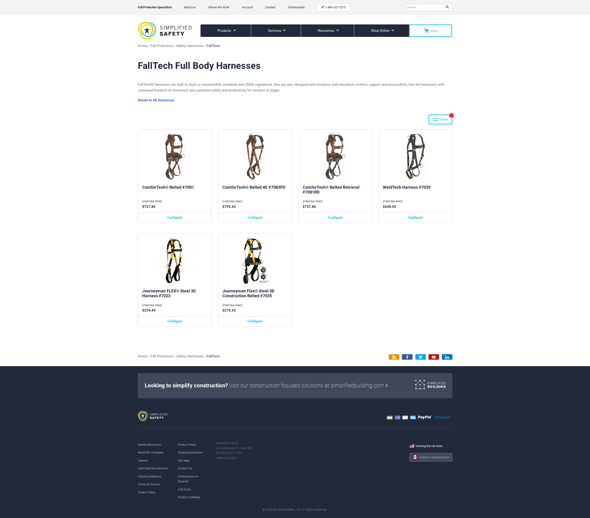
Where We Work (219, 7)
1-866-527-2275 (335, 7)
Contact (270, 7)
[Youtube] (433, 357)
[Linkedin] (447, 357)
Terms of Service (149, 484)
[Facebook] (407, 357)
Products (224, 31)
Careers (143, 460)
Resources (326, 31)
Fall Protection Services (153, 468)
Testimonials (296, 7)
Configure (174, 217)
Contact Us (185, 468)
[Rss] (394, 357)
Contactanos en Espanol (188, 479)
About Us (190, 7)
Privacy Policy (187, 444)
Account (247, 7)
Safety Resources (149, 444)
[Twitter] (420, 357)
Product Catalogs (189, 497)
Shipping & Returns (190, 452)
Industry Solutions (149, 476)
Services (275, 31)
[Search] (447, 7)
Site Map (183, 460)
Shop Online (380, 31)
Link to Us (184, 489)
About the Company (150, 452)
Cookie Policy (146, 492)
